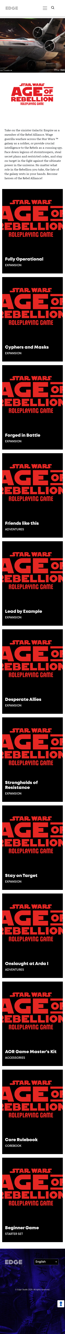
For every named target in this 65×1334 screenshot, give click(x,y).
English (41, 1261)
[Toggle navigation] (44, 8)
